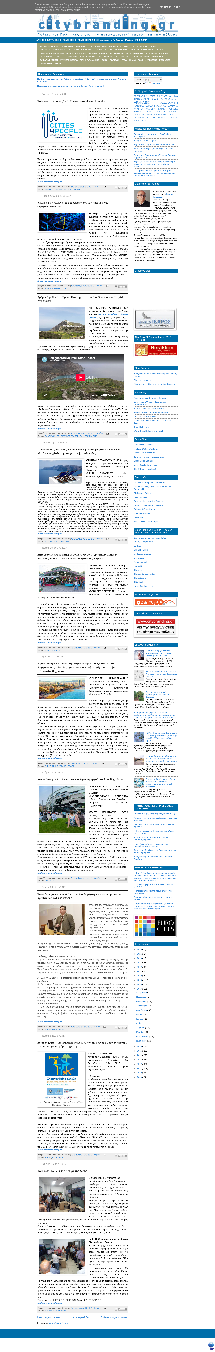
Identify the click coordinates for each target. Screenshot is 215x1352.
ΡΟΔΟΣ (162, 118)
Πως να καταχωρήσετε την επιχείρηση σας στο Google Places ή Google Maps (158, 653)
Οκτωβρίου (141, 1001)
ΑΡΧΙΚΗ (40, 40)
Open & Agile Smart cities (145, 465)
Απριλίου (140, 1027)
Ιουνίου (140, 1019)
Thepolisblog (140, 578)
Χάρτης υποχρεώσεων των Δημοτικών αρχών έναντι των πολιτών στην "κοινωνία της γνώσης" (154, 164)
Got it (177, 7)
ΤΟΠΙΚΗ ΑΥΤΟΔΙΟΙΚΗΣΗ (54, 1029)
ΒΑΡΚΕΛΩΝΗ (50, 766)
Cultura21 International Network (148, 505)
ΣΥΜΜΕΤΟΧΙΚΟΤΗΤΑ (88, 436)
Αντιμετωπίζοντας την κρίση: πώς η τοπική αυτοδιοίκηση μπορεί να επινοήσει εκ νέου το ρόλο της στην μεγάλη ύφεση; (154, 906)
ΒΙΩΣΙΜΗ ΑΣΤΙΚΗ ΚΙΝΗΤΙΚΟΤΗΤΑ (58, 189)
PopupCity (138, 566)
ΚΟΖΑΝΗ (139, 112)
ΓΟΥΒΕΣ (174, 99)
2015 (139, 1051)
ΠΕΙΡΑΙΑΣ (173, 115)
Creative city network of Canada (148, 501)
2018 (139, 984)
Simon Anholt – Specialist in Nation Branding (154, 384)
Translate (155, 83)
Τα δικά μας (118, 40)
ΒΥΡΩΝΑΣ (166, 99)
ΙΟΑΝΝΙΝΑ (139, 106)
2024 (139, 958)
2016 (139, 1046)
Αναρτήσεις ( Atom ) (58, 1323)
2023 (139, 962)
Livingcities (139, 558)
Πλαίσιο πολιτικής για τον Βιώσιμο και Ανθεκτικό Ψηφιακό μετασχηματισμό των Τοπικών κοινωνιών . (161, 783)
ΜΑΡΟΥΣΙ (138, 115)
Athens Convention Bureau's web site (151, 412)
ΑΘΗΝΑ (48, 1158)
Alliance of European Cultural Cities (150, 483)
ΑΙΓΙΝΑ (137, 99)
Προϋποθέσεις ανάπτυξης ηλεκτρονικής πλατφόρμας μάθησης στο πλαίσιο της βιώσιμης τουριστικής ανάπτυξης (78, 451)
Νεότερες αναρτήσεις (49, 1317)
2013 (139, 1059)
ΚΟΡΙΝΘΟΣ (151, 112)
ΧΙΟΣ (144, 121)
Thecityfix (138, 570)
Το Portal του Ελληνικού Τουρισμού (150, 408)
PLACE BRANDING (86, 40)
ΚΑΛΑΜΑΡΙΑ (160, 106)
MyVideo (129, 40)
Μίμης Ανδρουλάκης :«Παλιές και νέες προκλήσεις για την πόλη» (151, 845)
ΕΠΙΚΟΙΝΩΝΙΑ (141, 40)
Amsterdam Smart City (144, 453)
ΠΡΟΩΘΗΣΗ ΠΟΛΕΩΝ (66, 766)
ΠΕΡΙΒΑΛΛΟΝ (58, 1158)
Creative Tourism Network (146, 416)
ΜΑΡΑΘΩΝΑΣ (173, 112)
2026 (139, 949)
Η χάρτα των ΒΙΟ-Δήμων (145, 140)
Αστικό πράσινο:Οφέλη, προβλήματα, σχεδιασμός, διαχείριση (158, 694)
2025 (139, 954)
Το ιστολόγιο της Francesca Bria (149, 457)
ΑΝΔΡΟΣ (146, 99)
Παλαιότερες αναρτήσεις (114, 1317)
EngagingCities (141, 550)
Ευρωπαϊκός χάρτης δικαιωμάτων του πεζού (154, 144)
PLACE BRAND (69, 40)
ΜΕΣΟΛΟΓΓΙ (147, 115)
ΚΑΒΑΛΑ (149, 106)
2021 (139, 971)
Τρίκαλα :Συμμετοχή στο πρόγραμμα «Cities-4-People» (71, 101)
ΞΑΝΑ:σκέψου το (104, 40)
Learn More (164, 7)
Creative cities (140, 497)
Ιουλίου (140, 1014)
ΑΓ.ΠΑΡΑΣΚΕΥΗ (142, 96)
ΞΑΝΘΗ (157, 115)
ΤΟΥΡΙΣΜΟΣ (50, 541)
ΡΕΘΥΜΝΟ (152, 118)
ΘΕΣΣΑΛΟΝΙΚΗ (169, 102)
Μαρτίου (140, 1032)
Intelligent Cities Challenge (146, 449)
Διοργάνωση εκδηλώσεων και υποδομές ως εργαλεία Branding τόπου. (80, 779)
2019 (139, 980)
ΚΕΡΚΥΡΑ (173, 109)
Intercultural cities (142, 513)
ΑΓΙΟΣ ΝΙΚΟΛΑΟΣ (159, 96)
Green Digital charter (143, 445)
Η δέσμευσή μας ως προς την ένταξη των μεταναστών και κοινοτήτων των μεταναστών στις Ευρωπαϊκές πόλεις (154, 173)
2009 (139, 1077)
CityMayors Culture (143, 493)
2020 (139, 976)
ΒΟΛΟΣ (156, 99)
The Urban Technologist (145, 469)
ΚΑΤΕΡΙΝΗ (163, 109)
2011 (139, 1068)
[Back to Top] (211, 1346)
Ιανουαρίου (141, 1041)
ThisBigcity (139, 582)
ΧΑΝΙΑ (138, 120)
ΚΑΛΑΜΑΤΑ (172, 106)
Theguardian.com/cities (144, 574)
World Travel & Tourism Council (148, 431)
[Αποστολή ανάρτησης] (104, 187)
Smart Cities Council (143, 461)
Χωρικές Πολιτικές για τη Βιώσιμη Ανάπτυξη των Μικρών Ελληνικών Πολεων (161, 673)
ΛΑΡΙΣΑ (48, 289)
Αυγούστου (141, 1010)
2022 (139, 967)
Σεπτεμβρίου (142, 1006)
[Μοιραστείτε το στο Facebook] (125, 187)
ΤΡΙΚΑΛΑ (76, 189)
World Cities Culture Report (146, 521)
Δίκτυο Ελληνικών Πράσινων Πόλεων (151, 538)
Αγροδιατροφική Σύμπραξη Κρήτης (150, 398)
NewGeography (141, 562)
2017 (139, 989)
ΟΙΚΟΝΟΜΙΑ (57, 650)
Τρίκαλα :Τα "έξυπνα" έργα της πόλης (62, 1171)
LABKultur (138, 517)
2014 (139, 1055)
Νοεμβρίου (141, 997)
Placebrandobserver (143, 380)
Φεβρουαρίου (142, 1036)
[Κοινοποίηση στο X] (122, 187)
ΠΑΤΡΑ (165, 115)
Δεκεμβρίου (141, 992)
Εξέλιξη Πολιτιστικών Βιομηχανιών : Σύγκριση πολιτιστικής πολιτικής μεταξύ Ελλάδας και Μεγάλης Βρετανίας (161, 737)
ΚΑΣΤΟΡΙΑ (152, 109)
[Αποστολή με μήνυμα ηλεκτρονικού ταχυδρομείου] (116, 187)
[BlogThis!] (119, 187)
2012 (139, 1064)
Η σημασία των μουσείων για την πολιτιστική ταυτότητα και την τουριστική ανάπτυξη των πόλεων (161, 758)
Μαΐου (139, 1023)
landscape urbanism (143, 554)
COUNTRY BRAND (53, 40)
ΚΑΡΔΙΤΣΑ (140, 109)
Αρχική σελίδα (81, 1317)
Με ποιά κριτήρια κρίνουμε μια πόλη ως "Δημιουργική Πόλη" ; (152, 838)
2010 (139, 1073)
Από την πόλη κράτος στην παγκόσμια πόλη (154, 814)
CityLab (137, 546)
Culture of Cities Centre (144, 509)
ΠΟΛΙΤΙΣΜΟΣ (50, 436)
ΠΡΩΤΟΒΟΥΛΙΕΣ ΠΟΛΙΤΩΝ (68, 436)
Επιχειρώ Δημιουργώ (143, 542)
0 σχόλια (97, 187)
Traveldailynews (141, 427)
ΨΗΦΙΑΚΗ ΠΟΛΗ (59, 289)
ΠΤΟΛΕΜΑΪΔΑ (140, 118)
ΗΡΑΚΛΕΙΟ (147, 102)
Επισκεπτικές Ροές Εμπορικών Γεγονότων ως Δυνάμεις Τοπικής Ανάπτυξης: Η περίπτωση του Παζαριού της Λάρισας (77, 556)
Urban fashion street (143, 586)
